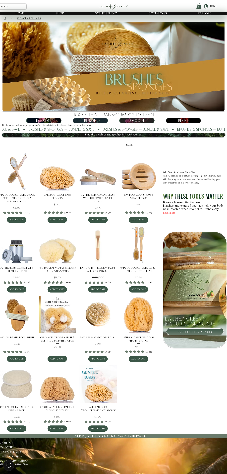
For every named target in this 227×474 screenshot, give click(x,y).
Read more (169, 212)
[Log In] (205, 6)
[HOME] (5, 18)
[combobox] (140, 145)
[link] (16, 212)
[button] (198, 6)
